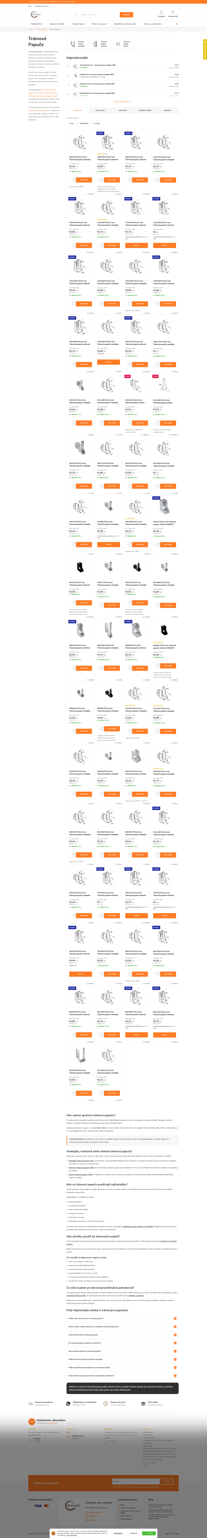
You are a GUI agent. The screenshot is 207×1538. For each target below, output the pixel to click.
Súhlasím (150, 1533)
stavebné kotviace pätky (76, 1295)
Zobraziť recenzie (51, 1423)
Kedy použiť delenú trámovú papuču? (83, 1335)
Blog (29, 6)
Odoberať (166, 1481)
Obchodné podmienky (42, 6)
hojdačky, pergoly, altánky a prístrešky (138, 1226)
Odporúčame (77, 110)
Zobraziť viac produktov (122, 101)
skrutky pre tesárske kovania (39, 110)
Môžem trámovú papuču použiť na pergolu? (86, 1359)
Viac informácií (72, 1535)
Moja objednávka (126, 1519)
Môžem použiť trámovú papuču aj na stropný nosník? (89, 1367)
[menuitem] (37, 24)
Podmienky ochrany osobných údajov (131, 1512)
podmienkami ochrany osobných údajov (145, 1487)
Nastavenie (118, 1533)
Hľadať (126, 15)
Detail (136, 245)
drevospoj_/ (93, 1520)
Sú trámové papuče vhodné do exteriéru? (85, 1343)
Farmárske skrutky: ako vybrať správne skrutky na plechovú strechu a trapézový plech (161, 1517)
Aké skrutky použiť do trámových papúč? (85, 1351)
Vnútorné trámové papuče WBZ (81, 1168)
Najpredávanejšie (145, 110)
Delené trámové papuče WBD (81, 1174)
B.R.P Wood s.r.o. (126, 1516)
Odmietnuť (133, 1533)
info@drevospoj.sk (95, 1513)
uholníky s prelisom (136, 1295)
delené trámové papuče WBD (46, 96)
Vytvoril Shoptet (174, 1534)
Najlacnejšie (100, 110)
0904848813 (93, 1516)
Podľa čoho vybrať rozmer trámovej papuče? (86, 1318)
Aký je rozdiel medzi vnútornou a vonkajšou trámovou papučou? (94, 1326)
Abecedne (167, 110)
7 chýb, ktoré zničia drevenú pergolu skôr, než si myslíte (161, 1506)
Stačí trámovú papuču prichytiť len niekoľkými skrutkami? (91, 1376)
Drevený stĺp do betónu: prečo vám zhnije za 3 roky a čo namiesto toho (160, 1511)
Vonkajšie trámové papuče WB (81, 1161)
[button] (74, 178)
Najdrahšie (123, 110)
